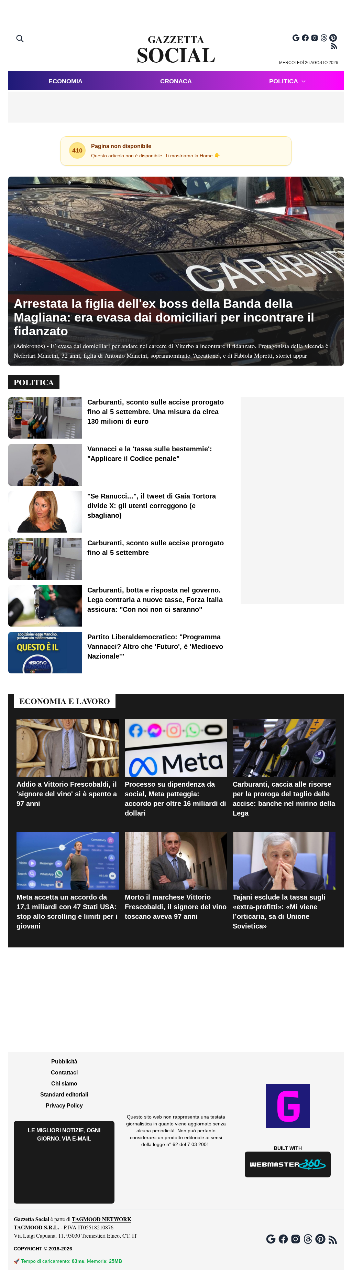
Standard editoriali (64, 1095)
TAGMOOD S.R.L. (36, 1227)
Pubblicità (64, 1061)
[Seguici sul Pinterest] (333, 38)
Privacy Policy (64, 1106)
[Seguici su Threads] (324, 38)
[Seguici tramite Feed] (334, 46)
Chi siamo (64, 1084)
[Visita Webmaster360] (288, 1164)
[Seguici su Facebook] (305, 38)
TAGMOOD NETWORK (101, 1219)
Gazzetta (176, 49)
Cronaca (176, 81)
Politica (283, 81)
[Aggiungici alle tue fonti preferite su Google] (296, 38)
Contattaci (64, 1072)
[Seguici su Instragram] (314, 38)
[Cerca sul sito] (20, 39)
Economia (65, 81)
